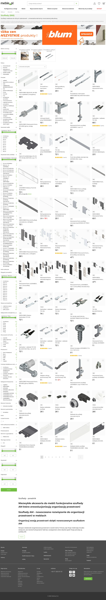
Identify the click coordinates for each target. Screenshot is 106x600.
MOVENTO (10, 391)
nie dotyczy (10, 136)
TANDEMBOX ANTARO (10, 393)
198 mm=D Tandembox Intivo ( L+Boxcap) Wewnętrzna (10, 221)
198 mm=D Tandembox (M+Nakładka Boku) (10, 242)
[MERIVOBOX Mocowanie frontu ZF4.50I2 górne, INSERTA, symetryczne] (28, 368)
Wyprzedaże (10, 74)
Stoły (66, 559)
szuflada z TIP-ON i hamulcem (10, 377)
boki (10, 83)
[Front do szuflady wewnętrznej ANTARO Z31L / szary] (80, 143)
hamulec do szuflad (10, 406)
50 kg (10, 328)
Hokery (3, 557)
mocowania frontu (10, 100)
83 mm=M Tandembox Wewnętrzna (10, 172)
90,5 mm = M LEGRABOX (10, 177)
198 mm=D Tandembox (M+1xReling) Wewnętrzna (10, 255)
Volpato (10, 361)
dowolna (10, 137)
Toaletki (89, 560)
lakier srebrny (10, 427)
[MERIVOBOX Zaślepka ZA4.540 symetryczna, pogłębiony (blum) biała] (46, 428)
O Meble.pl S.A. (40, 576)
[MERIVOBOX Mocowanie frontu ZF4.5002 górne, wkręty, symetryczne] (28, 111)
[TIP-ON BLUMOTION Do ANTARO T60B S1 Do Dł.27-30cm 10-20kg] (80, 302)
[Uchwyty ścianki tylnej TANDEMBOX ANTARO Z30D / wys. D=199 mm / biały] (46, 108)
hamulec (10, 94)
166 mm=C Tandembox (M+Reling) (10, 203)
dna (10, 88)
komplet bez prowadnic (10, 98)
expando (10, 337)
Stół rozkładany (90, 547)
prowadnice (10, 104)
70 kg (10, 331)
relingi (10, 107)
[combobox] (32, 66)
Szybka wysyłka (10, 72)
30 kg (10, 324)
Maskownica (10, 436)
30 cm (10, 139)
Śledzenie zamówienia (6, 571)
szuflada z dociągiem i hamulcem (10, 374)
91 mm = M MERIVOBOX (10, 180)
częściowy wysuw (10, 306)
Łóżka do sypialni (48, 547)
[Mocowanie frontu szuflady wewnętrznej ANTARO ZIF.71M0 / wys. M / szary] (80, 207)
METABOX (10, 388)
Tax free (20, 586)
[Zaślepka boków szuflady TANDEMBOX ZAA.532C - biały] (80, 432)
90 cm (10, 151)
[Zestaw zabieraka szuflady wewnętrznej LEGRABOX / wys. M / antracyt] (61, 397)
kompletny (10, 412)
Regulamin (20, 571)
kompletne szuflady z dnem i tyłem (10, 123)
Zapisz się (88, 578)
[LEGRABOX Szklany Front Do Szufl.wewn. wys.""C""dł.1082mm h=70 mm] (28, 174)
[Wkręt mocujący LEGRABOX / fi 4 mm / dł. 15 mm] (80, 334)
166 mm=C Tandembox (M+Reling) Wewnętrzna (10, 200)
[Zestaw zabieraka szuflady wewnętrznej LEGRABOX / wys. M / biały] (46, 397)
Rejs (10, 359)
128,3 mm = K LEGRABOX (10, 187)
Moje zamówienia (5, 573)
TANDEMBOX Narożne (10, 396)
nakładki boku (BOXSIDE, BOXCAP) (10, 86)
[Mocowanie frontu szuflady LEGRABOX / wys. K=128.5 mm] (80, 368)
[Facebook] (70, 572)
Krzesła (24, 550)
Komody (24, 547)
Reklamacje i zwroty (22, 574)
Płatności (20, 581)
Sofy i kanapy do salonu (70, 552)
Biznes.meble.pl (40, 583)
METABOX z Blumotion (10, 389)
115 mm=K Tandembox (10, 183)
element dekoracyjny (10, 90)
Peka (10, 357)
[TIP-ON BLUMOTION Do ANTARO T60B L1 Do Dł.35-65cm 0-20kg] (61, 139)
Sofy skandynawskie (69, 555)
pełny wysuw (10, 309)
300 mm (10, 286)
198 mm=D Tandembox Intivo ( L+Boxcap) (10, 216)
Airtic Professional (10, 352)
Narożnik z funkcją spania (71, 547)
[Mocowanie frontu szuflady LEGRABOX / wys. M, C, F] (98, 330)
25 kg (10, 323)
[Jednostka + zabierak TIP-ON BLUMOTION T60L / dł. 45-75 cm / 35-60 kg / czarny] (28, 333)
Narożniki (46, 559)
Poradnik (20, 583)
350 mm (10, 288)
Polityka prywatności (23, 573)
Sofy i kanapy (69, 550)
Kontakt (39, 571)
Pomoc (19, 578)
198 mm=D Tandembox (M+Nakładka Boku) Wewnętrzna (10, 213)
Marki (38, 579)
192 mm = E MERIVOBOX (10, 208)
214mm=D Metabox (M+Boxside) (10, 246)
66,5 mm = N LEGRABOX (10, 166)
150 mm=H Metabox (10, 193)
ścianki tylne (10, 109)
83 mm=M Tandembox (10, 170)
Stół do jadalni (68, 560)
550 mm (10, 294)
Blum (10, 354)
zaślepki (10, 80)
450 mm (10, 291)
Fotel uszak (3, 554)
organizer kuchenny (10, 102)
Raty (19, 579)
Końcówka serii (10, 65)
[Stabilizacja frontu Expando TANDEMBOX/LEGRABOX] (28, 431)
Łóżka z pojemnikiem (49, 548)
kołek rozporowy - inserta (10, 340)
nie (10, 442)
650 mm (10, 298)
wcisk (10, 344)
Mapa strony (40, 581)
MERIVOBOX (10, 386)
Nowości (10, 67)
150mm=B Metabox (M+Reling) (10, 195)
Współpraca (39, 573)
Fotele (2, 550)
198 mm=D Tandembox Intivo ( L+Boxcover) (10, 225)
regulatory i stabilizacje (10, 105)
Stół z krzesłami (90, 548)
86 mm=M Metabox (10, 175)
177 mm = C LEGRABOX (10, 206)
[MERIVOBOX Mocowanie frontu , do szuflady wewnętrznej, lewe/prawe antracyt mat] (98, 267)
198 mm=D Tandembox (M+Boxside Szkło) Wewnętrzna (10, 238)
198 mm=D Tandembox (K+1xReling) (10, 250)
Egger (10, 356)
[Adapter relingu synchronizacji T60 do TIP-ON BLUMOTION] (46, 365)
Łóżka (23, 559)
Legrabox (10, 384)
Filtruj (9, 489)
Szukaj (76, 3)
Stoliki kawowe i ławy (28, 556)
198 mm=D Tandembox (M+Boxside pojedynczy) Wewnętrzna (10, 230)
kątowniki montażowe (10, 82)
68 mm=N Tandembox (10, 168)
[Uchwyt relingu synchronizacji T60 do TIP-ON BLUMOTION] (61, 365)
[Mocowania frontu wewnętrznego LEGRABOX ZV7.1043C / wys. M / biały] (98, 235)
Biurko (3, 547)
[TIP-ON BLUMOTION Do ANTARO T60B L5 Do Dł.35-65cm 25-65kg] (98, 299)
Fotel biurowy (4, 552)
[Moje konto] (95, 3)
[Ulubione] (99, 3)
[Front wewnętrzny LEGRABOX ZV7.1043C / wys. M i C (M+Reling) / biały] (61, 171)
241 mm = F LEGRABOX (10, 248)
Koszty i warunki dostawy (24, 576)
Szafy (88, 555)
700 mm (10, 299)
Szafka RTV (89, 552)
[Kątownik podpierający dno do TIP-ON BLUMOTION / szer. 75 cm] (28, 142)
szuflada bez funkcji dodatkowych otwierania (10, 370)
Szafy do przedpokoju (92, 557)
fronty (10, 92)
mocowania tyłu (10, 117)
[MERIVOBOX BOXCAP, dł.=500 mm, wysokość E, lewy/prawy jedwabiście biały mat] (28, 79)
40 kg (10, 326)
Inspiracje (20, 584)
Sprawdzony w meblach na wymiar (10, 70)
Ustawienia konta (5, 574)
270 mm (10, 284)
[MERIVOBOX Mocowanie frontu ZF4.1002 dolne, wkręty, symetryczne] (98, 76)
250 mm (10, 282)
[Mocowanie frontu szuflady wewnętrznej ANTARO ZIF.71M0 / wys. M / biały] (61, 235)
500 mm (10, 293)
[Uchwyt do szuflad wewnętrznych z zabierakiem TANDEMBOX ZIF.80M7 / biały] (98, 397)
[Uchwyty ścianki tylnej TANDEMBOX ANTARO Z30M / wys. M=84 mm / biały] (46, 139)
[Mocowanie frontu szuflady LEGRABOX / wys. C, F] (80, 111)
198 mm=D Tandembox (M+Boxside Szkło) (10, 234)
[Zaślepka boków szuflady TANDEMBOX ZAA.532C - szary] (61, 428)
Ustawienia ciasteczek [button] (6, 576)
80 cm (10, 149)
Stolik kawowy (90, 550)
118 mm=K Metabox (10, 185)
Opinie (38, 578)
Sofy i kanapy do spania (70, 554)
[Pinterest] (70, 575)
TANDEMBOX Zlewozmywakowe (10, 399)
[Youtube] (73, 575)
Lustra (45, 552)
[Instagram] (73, 572)
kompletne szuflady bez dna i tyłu (10, 120)
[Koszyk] (104, 3)
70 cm (10, 148)
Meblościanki (47, 555)
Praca (38, 574)
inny (10, 95)
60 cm (10, 146)
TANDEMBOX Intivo (10, 395)
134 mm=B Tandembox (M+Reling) (10, 190)
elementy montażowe (10, 110)
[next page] (80, 457)
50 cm (10, 144)
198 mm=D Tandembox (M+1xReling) (10, 259)
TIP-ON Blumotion (10, 112)
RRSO (29, 194)
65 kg (10, 330)
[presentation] (3, 34)
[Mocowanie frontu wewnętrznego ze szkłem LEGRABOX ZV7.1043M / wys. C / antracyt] (46, 267)
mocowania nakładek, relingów (10, 115)
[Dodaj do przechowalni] (35, 71)
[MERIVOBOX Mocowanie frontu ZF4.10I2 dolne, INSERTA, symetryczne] (61, 108)
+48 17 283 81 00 (56, 571)
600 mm (10, 296)
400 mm (10, 289)
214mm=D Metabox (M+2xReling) (10, 265)
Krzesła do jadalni (26, 552)
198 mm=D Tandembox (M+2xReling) (10, 262)
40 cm (10, 141)
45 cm (10, 142)
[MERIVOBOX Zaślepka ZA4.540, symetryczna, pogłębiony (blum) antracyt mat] (98, 428)
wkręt (10, 346)
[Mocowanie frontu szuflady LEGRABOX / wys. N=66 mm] (98, 365)
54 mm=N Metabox (10, 163)
